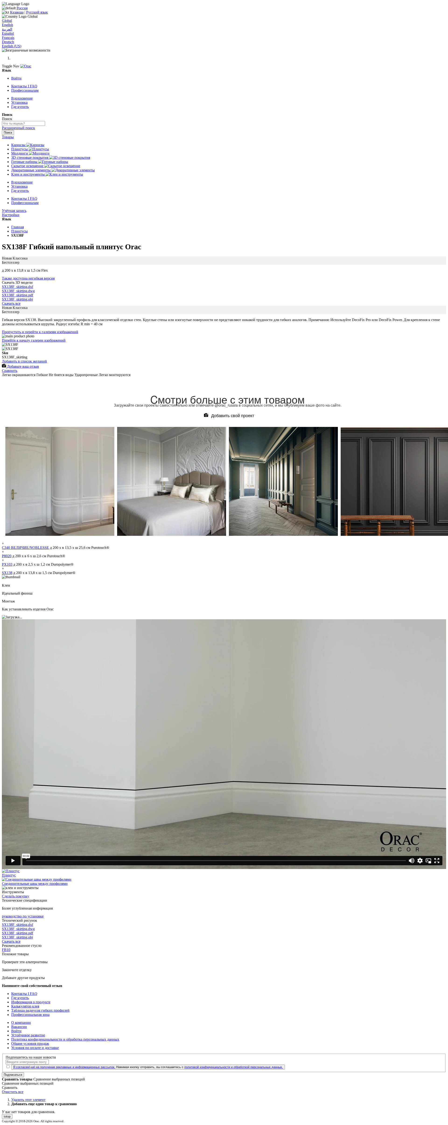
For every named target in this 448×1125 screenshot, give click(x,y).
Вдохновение (22, 98)
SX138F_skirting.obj (17, 299)
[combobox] (23, 123)
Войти (16, 78)
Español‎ (8, 33)
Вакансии (19, 1027)
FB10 (6, 950)
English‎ (7, 25)
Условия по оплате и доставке (35, 1048)
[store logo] (25, 66)
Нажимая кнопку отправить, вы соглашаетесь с (148, 1067)
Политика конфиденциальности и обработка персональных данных (65, 1039)
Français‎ (8, 38)
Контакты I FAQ (24, 86)
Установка (19, 102)
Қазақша (17, 12)
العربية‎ (7, 29)
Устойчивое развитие (28, 1035)
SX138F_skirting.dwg (18, 291)
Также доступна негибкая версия (28, 278)
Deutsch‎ (8, 42)
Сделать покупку (15, 896)
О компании (21, 1023)
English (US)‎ (11, 46)
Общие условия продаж (30, 1043)
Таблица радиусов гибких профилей (40, 1010)
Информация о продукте (30, 1002)
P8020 (6, 556)
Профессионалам (24, 90)
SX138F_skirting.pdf (17, 295)
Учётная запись (14, 211)
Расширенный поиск (18, 128)
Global (7, 21)
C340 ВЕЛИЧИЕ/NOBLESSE (25, 548)
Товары (8, 137)
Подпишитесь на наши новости (31, 1057)
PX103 (7, 564)
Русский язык (37, 12)
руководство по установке (23, 916)
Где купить (20, 107)
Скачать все (11, 303)
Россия (22, 8)
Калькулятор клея (25, 1006)
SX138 (7, 573)
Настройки (10, 215)
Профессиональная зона (30, 1015)
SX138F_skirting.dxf (17, 287)
